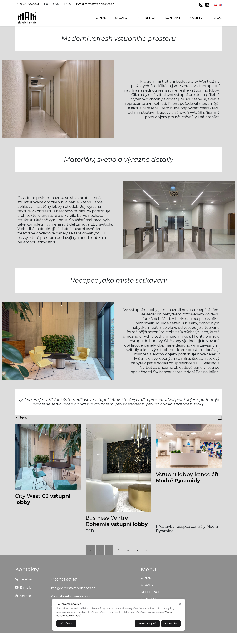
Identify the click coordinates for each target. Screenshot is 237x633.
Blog (217, 18)
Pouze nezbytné (147, 623)
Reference (146, 18)
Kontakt (173, 18)
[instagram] (201, 5)
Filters (21, 417)
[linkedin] (207, 5)
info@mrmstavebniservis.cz (95, 4)
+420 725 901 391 (63, 579)
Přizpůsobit (66, 623)
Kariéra (196, 18)
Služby (121, 18)
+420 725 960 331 (27, 4)
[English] (220, 4)
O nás (101, 18)
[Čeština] (215, 4)
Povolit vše (171, 623)
